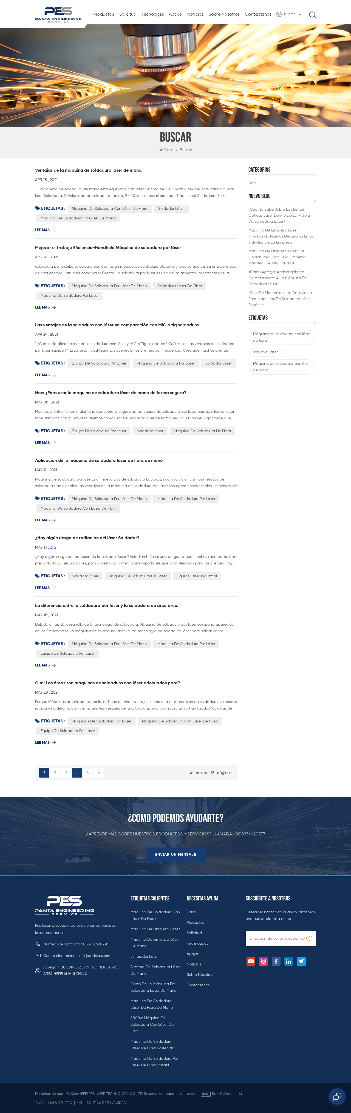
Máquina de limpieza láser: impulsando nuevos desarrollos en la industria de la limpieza (281, 236)
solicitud (127, 14)
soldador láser (265, 352)
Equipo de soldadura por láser (99, 363)
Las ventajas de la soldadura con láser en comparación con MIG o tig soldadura (117, 325)
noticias (195, 14)
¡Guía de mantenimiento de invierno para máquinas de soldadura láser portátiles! (280, 299)
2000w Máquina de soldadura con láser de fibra (152, 1024)
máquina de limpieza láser (155, 929)
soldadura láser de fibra (179, 286)
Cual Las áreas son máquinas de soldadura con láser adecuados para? (107, 683)
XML (80, 1103)
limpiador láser (144, 957)
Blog (252, 183)
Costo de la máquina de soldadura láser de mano (153, 987)
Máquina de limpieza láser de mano (155, 943)
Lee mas (42, 230)
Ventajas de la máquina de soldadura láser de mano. (88, 170)
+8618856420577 (249, 834)
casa (191, 912)
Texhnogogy (197, 943)
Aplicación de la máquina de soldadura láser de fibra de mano (99, 461)
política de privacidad (106, 1103)
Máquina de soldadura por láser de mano (281, 367)
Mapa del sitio (60, 1103)
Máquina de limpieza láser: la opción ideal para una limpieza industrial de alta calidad (276, 257)
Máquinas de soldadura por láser (101, 721)
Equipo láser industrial (197, 576)
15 (88, 772)
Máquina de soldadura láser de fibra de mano (152, 1004)
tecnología (152, 14)
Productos (104, 14)
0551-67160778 (95, 944)
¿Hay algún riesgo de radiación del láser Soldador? (87, 538)
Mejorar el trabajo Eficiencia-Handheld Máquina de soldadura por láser (108, 248)
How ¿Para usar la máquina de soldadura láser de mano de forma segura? (110, 393)
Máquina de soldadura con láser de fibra (281, 337)
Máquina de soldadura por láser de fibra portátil (154, 1062)
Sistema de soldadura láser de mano (155, 970)
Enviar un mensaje (175, 855)
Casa (169, 150)
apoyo (175, 14)
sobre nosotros (224, 14)
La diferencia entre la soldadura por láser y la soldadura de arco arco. (106, 606)
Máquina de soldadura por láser (69, 296)
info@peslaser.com (94, 956)
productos (195, 923)
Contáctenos (258, 14)
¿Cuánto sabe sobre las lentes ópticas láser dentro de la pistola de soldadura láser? (279, 216)
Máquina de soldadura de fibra (202, 431)
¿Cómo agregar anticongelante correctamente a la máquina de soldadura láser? (277, 278)
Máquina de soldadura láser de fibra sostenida (152, 1045)
